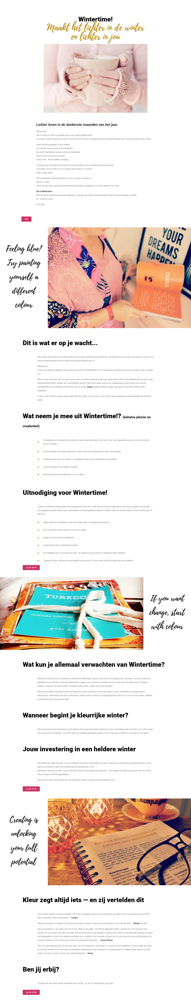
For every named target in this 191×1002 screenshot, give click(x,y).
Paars (90, 387)
